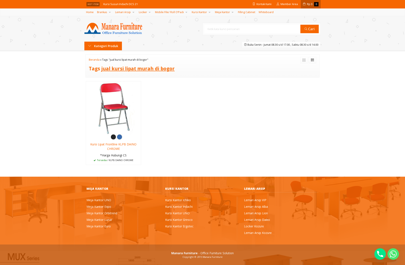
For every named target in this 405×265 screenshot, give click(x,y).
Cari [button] (311, 28)
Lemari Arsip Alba (256, 207)
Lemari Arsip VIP (255, 200)
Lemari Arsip (123, 12)
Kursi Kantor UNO (177, 213)
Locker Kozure (254, 226)
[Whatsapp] (393, 254)
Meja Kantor (222, 12)
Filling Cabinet (246, 12)
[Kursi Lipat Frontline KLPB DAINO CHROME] (113, 110)
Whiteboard (266, 12)
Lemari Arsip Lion (256, 213)
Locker (143, 12)
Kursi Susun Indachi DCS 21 (120, 4)
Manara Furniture (213, 256)
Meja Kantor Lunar (99, 220)
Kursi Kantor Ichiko (178, 200)
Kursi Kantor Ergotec (179, 226)
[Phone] (380, 254)
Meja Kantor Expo (98, 207)
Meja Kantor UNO (98, 200)
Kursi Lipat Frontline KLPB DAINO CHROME (113, 146)
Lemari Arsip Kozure (258, 233)
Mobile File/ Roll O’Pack (169, 12)
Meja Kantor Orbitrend (101, 213)
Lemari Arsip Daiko (257, 220)
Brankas (102, 12)
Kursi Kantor (199, 12)
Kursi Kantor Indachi (179, 207)
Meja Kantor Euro (98, 226)
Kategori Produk (105, 46)
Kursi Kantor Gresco (179, 220)
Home (90, 12)
